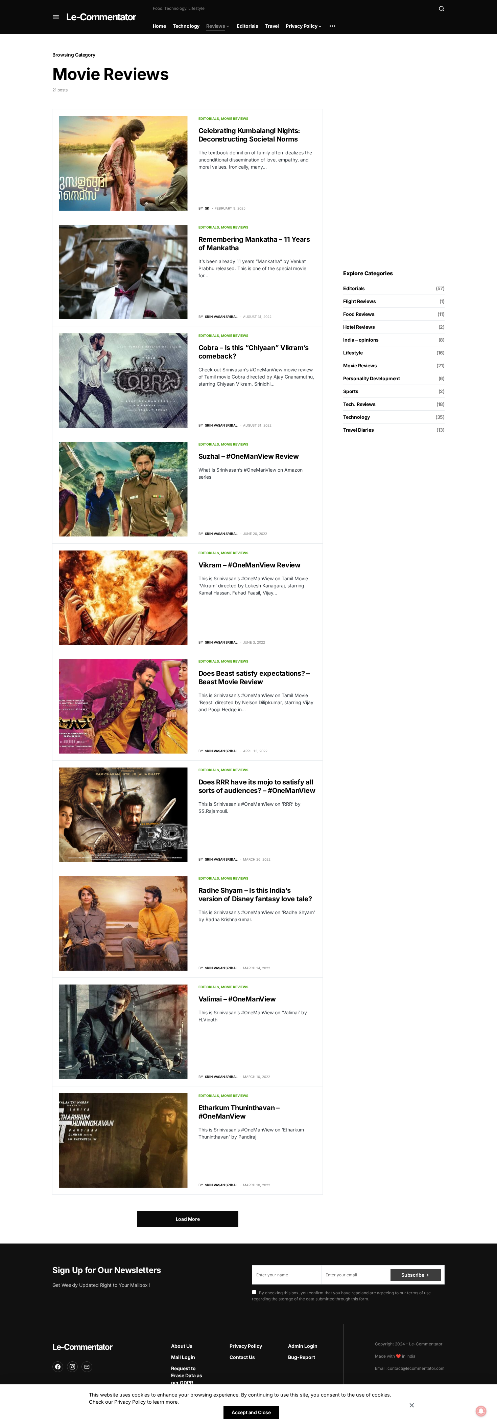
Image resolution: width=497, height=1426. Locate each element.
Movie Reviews (235, 118)
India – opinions (361, 340)
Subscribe (412, 1275)
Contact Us (242, 1357)
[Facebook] (57, 1367)
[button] (56, 17)
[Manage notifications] (481, 1411)
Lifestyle (352, 352)
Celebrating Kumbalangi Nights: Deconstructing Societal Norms (249, 135)
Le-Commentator (101, 17)
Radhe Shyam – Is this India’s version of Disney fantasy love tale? (255, 894)
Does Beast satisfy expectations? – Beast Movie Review (254, 677)
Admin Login (302, 1346)
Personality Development (371, 378)
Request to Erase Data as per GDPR (186, 1375)
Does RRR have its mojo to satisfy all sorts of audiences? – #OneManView (256, 786)
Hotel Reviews (359, 327)
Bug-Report (301, 1357)
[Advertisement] (394, 152)
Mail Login (183, 1357)
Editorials (208, 118)
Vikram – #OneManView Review (249, 565)
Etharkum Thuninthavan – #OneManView (239, 1112)
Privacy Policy (246, 1346)
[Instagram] (72, 1367)
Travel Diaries (358, 430)
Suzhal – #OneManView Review (248, 456)
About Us (181, 1346)
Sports (350, 391)
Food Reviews (359, 314)
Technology (356, 417)
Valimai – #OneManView (237, 999)
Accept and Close (251, 1412)
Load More (188, 1219)
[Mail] (86, 1367)
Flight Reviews (359, 301)
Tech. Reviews (359, 404)
